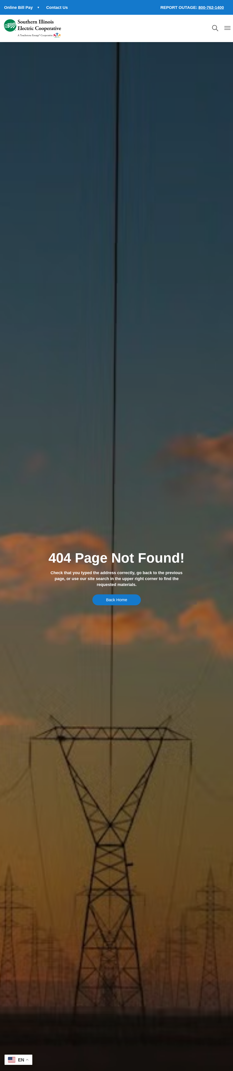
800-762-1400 (211, 7)
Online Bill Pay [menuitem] (16, 9)
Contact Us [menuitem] (57, 7)
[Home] (32, 28)
